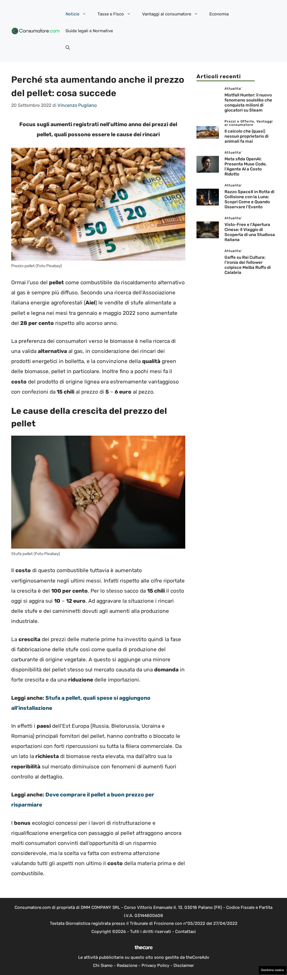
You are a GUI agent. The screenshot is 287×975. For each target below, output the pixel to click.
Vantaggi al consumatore (166, 14)
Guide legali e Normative (89, 30)
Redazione (127, 965)
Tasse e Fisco (111, 14)
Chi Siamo (103, 965)
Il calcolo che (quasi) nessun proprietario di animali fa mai (246, 136)
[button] (67, 47)
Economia (219, 14)
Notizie (72, 14)
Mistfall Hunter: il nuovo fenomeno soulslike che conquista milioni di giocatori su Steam (248, 103)
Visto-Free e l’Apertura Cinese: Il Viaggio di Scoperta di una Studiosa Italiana (249, 232)
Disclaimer (183, 965)
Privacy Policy (155, 965)
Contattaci (185, 931)
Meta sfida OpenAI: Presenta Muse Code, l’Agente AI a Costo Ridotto (245, 166)
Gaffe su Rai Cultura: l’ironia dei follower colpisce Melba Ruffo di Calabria (247, 265)
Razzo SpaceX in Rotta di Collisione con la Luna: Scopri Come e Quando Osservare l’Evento (249, 199)
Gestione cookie (272, 970)
